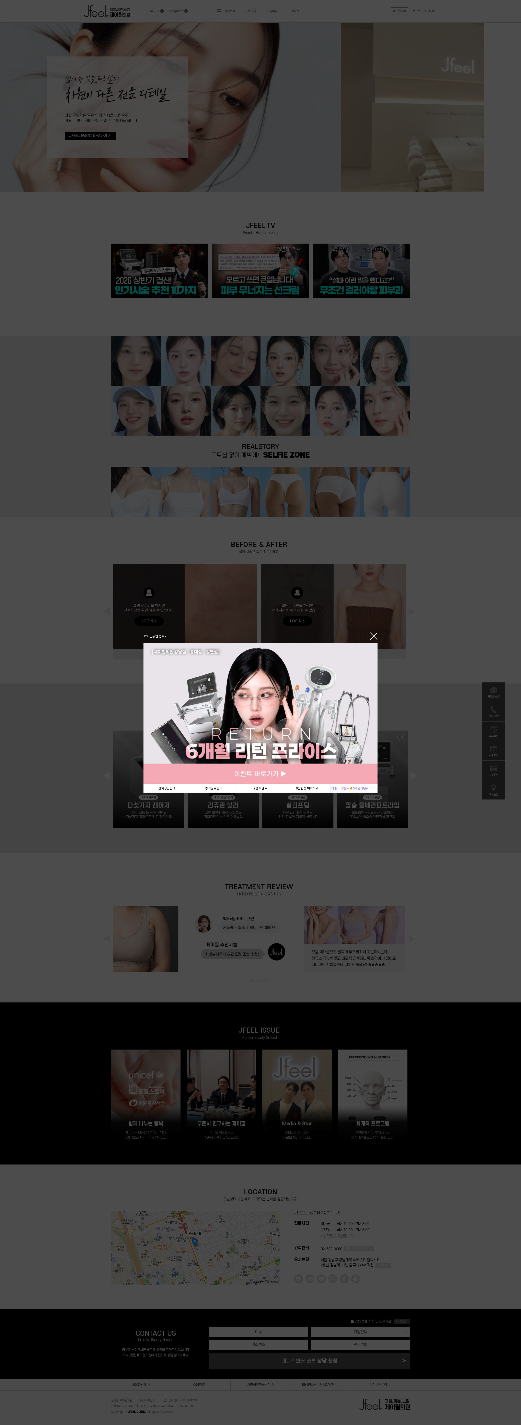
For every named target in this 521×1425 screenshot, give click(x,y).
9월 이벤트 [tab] (260, 788)
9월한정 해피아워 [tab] (307, 788)
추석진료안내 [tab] (213, 788)
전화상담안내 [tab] (166, 788)
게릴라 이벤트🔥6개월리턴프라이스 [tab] (354, 788)
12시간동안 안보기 (155, 636)
